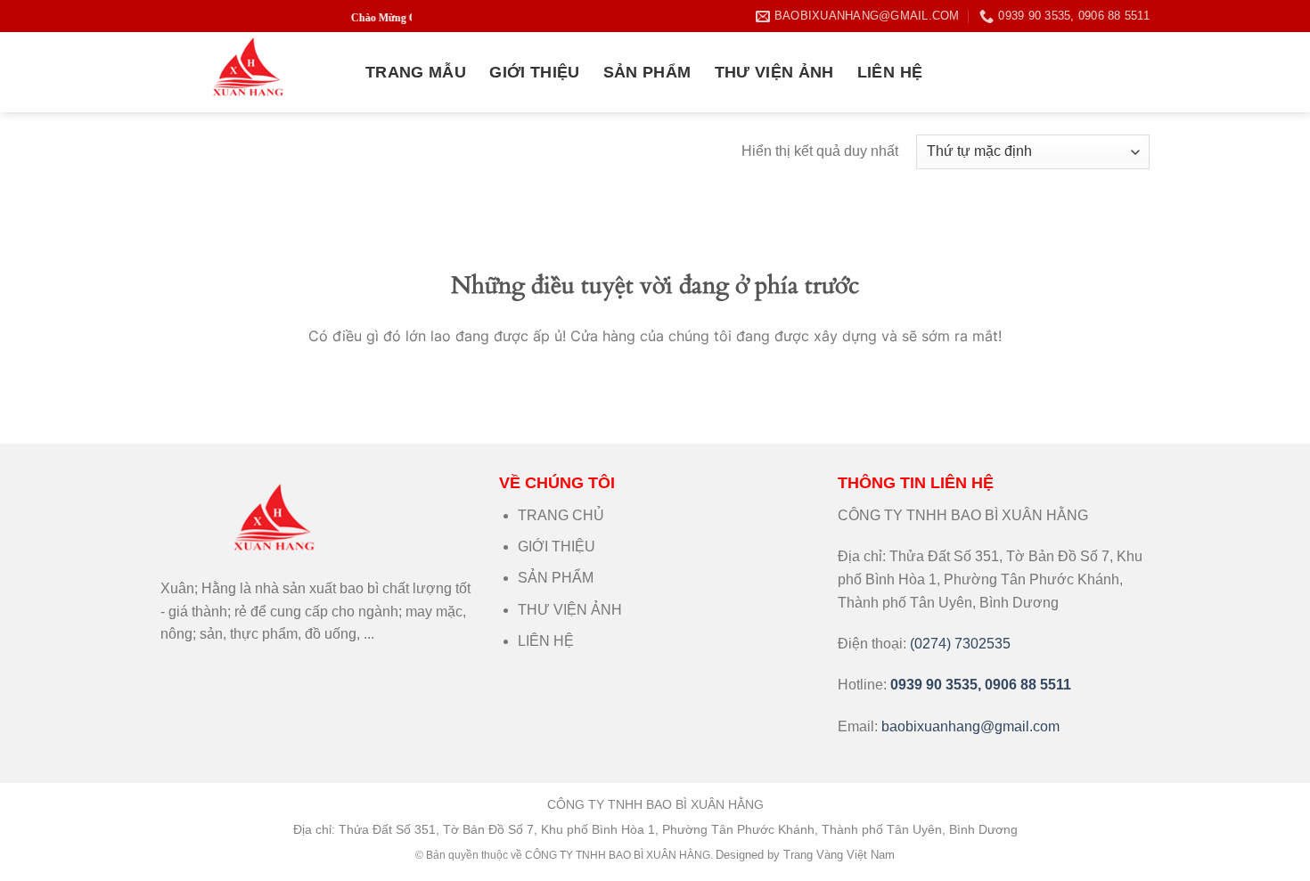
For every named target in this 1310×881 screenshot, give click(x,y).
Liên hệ (889, 72)
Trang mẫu (415, 72)
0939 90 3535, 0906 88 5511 (980, 684)
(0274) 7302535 (960, 643)
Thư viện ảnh (774, 72)
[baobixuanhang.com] (249, 72)
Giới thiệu (534, 72)
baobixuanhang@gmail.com (970, 726)
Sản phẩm (647, 72)
